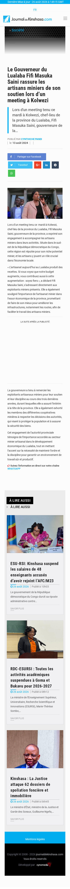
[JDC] (27, 18)
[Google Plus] (37, 165)
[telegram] (55, 165)
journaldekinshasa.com (49, 854)
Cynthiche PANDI (31, 139)
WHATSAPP (13, 468)
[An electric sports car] (35, 534)
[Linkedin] (46, 165)
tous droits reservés (35, 858)
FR (35, 9)
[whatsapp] (11, 173)
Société (18, 30)
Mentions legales (35, 839)
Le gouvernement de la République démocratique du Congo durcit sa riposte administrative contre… (33, 597)
